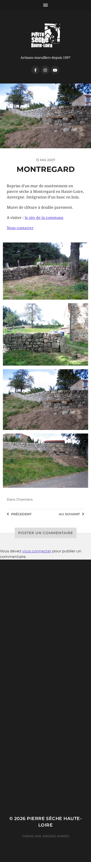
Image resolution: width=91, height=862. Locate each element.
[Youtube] (55, 70)
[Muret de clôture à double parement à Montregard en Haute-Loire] (45, 271)
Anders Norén (55, 836)
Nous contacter (20, 228)
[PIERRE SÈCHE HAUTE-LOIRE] (46, 36)
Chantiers (24, 499)
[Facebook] (35, 70)
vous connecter (36, 551)
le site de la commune (44, 217)
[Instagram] (45, 70)
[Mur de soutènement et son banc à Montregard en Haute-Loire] (45, 399)
